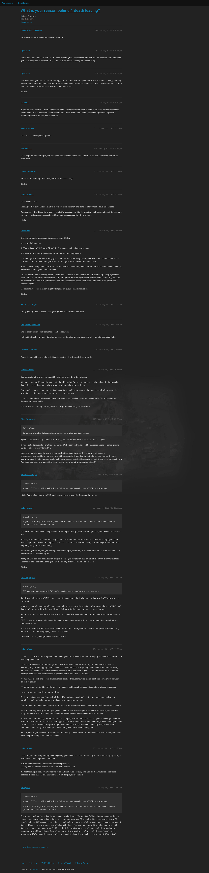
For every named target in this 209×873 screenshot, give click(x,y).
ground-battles (26, 22)
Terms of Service (65, 863)
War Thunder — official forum (15, 3)
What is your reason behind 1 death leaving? (60, 10)
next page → (42, 847)
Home (23, 863)
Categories (33, 863)
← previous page (28, 847)
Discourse (36, 869)
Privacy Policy (81, 863)
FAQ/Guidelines (48, 863)
